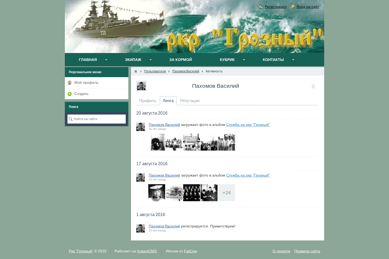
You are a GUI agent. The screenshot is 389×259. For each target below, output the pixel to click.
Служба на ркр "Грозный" (248, 124)
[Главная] (136, 71)
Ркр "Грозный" (81, 251)
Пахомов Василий (215, 86)
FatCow (190, 251)
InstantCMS (147, 251)
